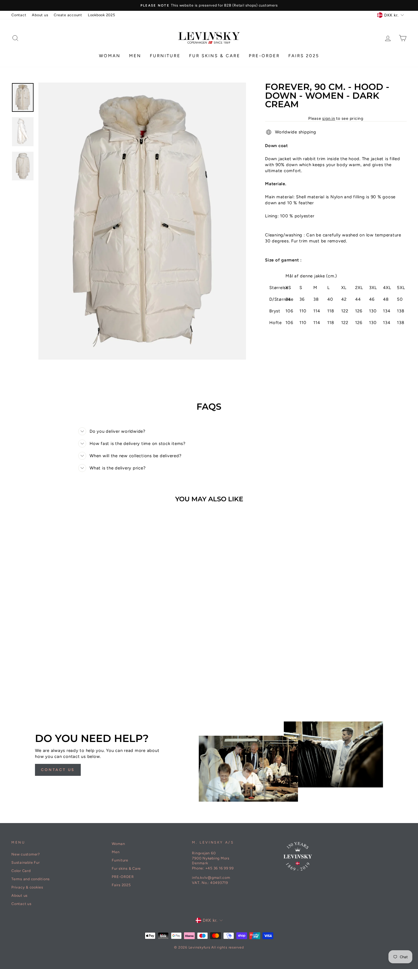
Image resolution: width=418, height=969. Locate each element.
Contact (18, 15)
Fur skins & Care (214, 55)
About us (40, 15)
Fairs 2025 (303, 55)
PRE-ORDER (264, 55)
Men (135, 55)
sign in (328, 118)
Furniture (165, 55)
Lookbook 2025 (101, 15)
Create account (68, 15)
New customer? (25, 854)
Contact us (58, 770)
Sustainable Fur (25, 862)
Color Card (21, 871)
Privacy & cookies (27, 887)
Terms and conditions (30, 879)
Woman (110, 55)
